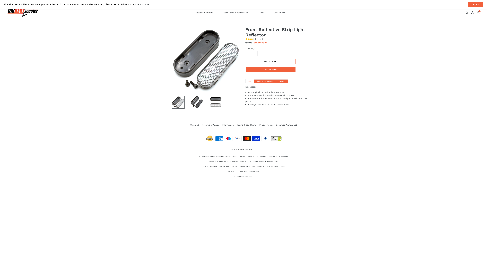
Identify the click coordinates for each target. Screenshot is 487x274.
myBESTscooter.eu (245, 149)
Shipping (194, 125)
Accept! (475, 4)
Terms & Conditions (246, 125)
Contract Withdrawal (286, 125)
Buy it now (271, 69)
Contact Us (279, 12)
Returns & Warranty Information (218, 125)
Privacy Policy (266, 125)
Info (249, 81)
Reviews (282, 81)
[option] (176, 102)
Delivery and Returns (265, 81)
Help (262, 12)
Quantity (250, 48)
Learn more (143, 4)
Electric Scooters (204, 12)
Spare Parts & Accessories (236, 12)
